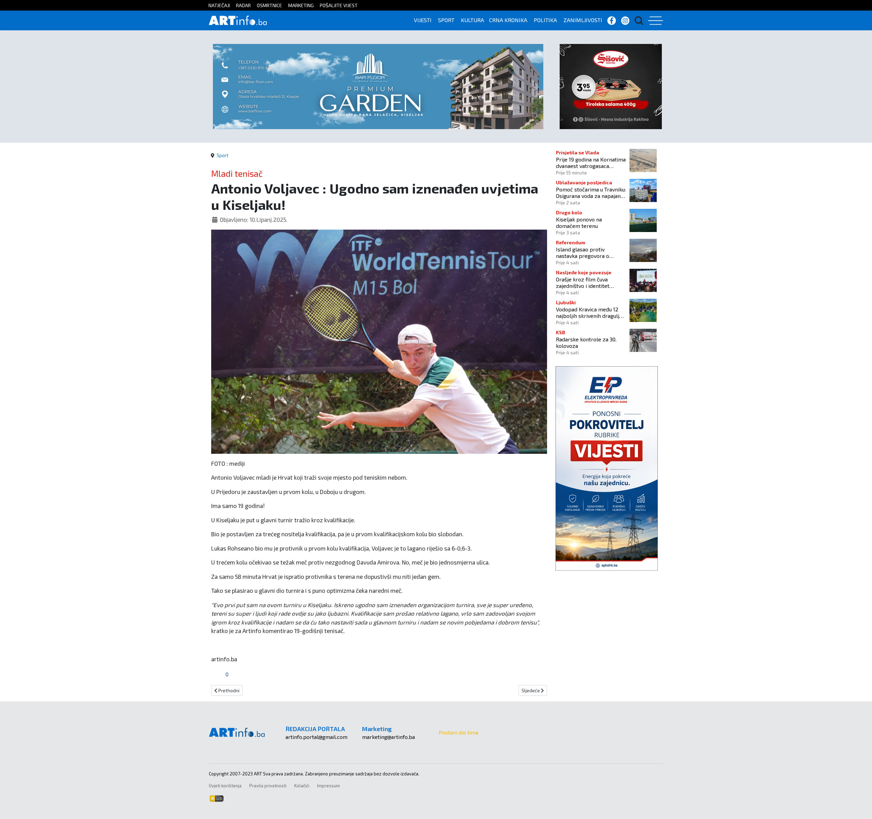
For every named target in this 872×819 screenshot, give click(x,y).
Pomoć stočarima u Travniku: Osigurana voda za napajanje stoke (591, 192)
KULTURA (472, 20)
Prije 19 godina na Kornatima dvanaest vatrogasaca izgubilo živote (591, 162)
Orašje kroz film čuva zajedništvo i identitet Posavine (582, 282)
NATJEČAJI (219, 5)
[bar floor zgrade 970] (378, 85)
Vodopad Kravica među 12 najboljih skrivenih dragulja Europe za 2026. (589, 312)
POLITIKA (545, 20)
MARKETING (301, 5)
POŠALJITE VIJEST (339, 5)
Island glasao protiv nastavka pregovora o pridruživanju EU (582, 252)
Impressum (328, 785)
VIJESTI (423, 20)
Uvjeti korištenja (225, 785)
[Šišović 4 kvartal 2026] (611, 85)
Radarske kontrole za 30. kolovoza (586, 342)
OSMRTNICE (269, 5)
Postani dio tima (458, 732)
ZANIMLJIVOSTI (582, 20)
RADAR (243, 5)
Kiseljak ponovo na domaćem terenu (579, 222)
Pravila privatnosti (267, 785)
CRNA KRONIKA (508, 20)
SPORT (446, 20)
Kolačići (301, 785)
